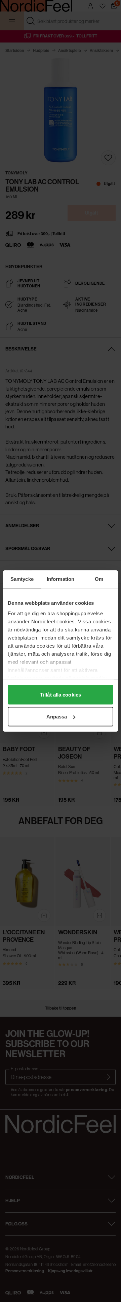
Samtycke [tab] (22, 579)
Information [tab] (60, 579)
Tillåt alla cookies (60, 694)
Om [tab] (99, 579)
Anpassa (56, 716)
